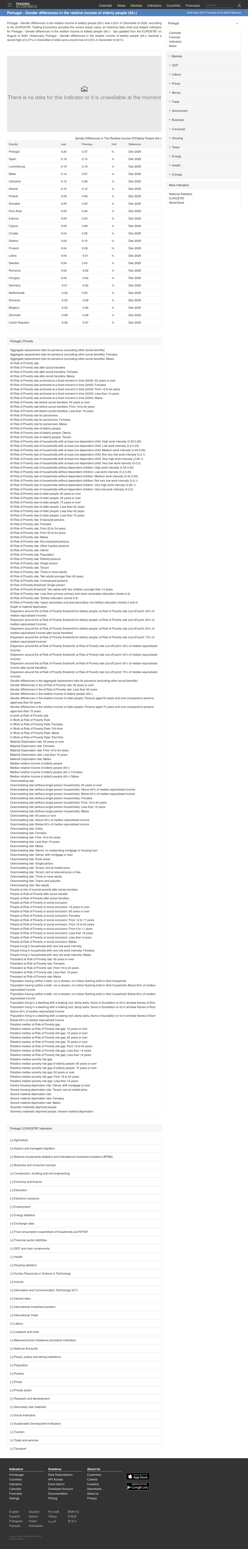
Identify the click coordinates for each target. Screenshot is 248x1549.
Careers (92, 1479)
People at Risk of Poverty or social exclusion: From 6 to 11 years (51, 928)
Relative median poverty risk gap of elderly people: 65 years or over (53, 1063)
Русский (53, 1511)
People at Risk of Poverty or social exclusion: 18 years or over (50, 907)
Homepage (16, 1475)
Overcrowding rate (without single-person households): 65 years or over (56, 785)
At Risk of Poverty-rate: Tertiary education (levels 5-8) (44, 598)
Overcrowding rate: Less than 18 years (35, 841)
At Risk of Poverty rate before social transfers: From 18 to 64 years (52, 406)
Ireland (13, 189)
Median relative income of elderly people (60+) (40, 768)
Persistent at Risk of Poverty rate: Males (35, 976)
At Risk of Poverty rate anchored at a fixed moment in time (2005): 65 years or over (62, 380)
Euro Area (15, 211)
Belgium (14, 307)
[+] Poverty (17, 1373)
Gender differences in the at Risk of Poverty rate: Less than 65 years (53, 689)
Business (177, 120)
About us (93, 1493)
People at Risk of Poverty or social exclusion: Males (43, 942)
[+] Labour (16, 1323)
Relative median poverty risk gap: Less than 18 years (44, 1081)
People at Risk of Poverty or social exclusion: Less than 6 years (51, 937)
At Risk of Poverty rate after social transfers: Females (44, 372)
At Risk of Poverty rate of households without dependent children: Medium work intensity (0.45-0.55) (74, 476)
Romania (15, 270)
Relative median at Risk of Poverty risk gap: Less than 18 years (50, 1055)
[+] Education (18, 1190)
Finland (14, 248)
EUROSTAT (149, 31)
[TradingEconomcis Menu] (11, 4)
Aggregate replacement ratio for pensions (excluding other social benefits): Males (62, 359)
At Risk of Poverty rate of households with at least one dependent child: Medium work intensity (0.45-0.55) (77, 450)
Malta (12, 174)
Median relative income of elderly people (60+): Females (46, 772)
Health (175, 165)
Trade (174, 102)
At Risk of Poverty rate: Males (29, 537)
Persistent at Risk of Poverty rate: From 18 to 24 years (44, 968)
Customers (94, 1475)
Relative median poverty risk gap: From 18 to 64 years (44, 1076)
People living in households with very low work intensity (46, 946)
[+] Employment (20, 1207)
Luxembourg (17, 166)
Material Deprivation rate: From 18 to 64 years (39, 750)
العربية (52, 1521)
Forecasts (15, 1493)
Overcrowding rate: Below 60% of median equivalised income (49, 824)
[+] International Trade (24, 1315)
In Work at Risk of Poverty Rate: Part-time (36, 737)
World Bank (176, 202)
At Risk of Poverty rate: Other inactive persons (39, 546)
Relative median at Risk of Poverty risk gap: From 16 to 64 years (51, 1046)
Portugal (14, 151)
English (14, 1511)
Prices (175, 83)
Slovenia (14, 300)
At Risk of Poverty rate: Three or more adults (38, 572)
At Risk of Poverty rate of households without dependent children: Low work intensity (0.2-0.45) (70, 472)
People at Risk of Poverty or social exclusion (38, 902)
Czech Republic (19, 322)
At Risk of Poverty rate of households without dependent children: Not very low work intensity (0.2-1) (74, 480)
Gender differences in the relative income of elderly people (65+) (51, 694)
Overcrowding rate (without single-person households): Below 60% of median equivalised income (72, 794)
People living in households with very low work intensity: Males (50, 955)
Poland (13, 196)
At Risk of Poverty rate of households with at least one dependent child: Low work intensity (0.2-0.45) (74, 446)
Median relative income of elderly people (36, 763)
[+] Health (16, 1257)
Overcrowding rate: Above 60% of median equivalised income (49, 820)
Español (14, 1516)
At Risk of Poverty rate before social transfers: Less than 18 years (51, 411)
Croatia (13, 233)
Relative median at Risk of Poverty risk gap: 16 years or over (49, 1029)
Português (16, 1521)
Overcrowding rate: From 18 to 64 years (35, 837)
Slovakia (14, 203)
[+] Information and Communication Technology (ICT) (44, 1290)
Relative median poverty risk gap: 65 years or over (42, 1072)
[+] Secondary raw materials (28, 1407)
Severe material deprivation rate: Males (35, 1103)
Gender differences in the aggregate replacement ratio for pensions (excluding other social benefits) (74, 681)
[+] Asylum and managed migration (32, 1148)
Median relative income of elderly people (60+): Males (44, 776)
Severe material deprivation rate (30, 1094)
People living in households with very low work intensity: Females (52, 950)
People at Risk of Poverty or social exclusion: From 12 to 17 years (52, 920)
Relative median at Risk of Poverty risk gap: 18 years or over (49, 1033)
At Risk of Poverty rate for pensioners (34, 415)
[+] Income (16, 1282)
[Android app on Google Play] (138, 1486)
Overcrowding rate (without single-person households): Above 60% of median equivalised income (72, 789)
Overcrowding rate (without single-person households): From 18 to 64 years (58, 802)
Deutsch (34, 1511)
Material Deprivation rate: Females (32, 746)
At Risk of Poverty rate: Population (32, 554)
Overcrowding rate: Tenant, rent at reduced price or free (45, 872)
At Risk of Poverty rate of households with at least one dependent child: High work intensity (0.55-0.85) (75, 441)
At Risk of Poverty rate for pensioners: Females (40, 419)
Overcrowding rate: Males (26, 846)
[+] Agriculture (19, 1140)
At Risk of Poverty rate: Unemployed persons (39, 580)
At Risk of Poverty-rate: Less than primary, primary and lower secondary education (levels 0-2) (70, 594)
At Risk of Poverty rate (24, 363)
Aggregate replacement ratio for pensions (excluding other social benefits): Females (63, 354)
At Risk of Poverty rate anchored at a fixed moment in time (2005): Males (56, 398)
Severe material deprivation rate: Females (37, 1098)
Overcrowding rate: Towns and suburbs (35, 881)
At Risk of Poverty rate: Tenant (29, 567)
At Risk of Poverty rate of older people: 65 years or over (45, 498)
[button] (239, 6)
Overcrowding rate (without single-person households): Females (51, 798)
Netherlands (17, 293)
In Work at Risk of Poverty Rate (30, 720)
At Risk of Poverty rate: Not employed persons (39, 541)
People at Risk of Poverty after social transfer (39, 894)
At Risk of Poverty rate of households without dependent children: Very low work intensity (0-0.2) (71, 489)
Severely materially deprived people (33, 1107)
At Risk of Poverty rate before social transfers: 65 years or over (50, 402)
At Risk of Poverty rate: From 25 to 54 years (38, 528)
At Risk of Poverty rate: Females (30, 524)
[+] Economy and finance (26, 1182)
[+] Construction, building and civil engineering (40, 1173)
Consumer (177, 129)
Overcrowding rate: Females (28, 833)
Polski (33, 1521)
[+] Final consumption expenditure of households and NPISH (49, 1232)
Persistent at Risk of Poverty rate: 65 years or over (42, 959)
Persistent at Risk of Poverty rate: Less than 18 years (44, 972)
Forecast (174, 37)
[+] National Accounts (24, 1348)
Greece (13, 241)
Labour (175, 74)
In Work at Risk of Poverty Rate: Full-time (36, 728)
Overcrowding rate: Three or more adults (36, 876)
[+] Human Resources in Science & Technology (40, 1273)
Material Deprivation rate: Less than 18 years (39, 754)
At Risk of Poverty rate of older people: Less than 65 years (47, 511)
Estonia (14, 218)
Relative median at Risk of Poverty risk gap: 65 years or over (49, 1037)
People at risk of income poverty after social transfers (44, 889)
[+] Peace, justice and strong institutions (35, 1357)
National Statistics (180, 194)
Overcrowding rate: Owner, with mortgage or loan (41, 855)
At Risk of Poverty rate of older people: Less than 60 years (47, 506)
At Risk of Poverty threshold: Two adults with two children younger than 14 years (61, 589)
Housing (176, 138)
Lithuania (15, 181)
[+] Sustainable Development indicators (35, 1423)
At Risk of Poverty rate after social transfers (37, 367)
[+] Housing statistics (23, 1265)
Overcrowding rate (22, 781)
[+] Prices (16, 1382)
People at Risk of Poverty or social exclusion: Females (45, 915)
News (172, 46)
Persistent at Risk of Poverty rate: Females (37, 963)
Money (175, 92)
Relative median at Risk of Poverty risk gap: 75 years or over (49, 1042)
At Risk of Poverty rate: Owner (29, 550)
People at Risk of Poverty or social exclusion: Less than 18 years (51, 933)
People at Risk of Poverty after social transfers (39, 898)
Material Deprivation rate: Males (30, 759)
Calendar (175, 33)
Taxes (175, 147)
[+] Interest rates (20, 1298)
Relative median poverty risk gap (31, 1059)
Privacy (92, 1498)
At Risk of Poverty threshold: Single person (37, 585)
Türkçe (52, 1516)
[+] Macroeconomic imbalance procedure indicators (43, 1340)
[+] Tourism (17, 1432)
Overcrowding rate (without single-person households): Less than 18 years (57, 807)
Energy (175, 156)
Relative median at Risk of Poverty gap (35, 1024)
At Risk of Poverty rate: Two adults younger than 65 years (46, 576)
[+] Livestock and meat (24, 1332)
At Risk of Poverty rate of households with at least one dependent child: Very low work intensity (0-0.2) (75, 463)
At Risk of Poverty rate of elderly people (35, 428)
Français (14, 1526)
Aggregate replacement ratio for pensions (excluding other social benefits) (57, 350)
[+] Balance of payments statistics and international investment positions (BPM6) (61, 1157)
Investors (93, 1484)
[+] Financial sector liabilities (28, 1240)
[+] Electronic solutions (24, 1198)
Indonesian (36, 1526)
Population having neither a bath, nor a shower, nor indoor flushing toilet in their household (68, 981)
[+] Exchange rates (22, 1223)
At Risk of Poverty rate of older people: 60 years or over (45, 493)
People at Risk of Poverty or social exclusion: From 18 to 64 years (52, 924)
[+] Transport (18, 1448)
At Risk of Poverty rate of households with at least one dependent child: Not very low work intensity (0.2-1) (77, 454)
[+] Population (19, 1365)
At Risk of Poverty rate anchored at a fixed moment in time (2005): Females (58, 385)
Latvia (13, 255)
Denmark (15, 315)
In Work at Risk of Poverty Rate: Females (36, 724)
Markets (176, 56)
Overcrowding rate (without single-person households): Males (49, 811)
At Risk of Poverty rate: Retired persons (35, 559)
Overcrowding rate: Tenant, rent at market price (40, 868)
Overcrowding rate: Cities (26, 828)
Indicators (175, 41)
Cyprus (13, 226)
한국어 (72, 1521)
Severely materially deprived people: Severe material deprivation (51, 1111)
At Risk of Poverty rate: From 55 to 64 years (38, 533)
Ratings (14, 1498)
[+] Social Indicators (22, 1415)
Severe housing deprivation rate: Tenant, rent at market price (48, 1089)
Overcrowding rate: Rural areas (30, 859)
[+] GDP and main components (30, 1248)
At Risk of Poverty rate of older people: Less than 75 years (47, 515)
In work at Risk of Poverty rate (29, 715)
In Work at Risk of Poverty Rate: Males (34, 733)
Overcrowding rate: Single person (31, 863)
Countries (15, 1479)
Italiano (33, 1516)
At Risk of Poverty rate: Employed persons (37, 520)
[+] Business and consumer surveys (33, 1165)
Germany (15, 285)
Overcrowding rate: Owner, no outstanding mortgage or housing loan (54, 850)
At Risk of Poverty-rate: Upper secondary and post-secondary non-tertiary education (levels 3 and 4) (74, 602)
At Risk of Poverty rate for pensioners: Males (38, 424)
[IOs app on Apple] (138, 1476)
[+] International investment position (33, 1307)
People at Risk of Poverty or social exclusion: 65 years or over (50, 911)
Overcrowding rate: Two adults (29, 885)
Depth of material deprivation (28, 607)
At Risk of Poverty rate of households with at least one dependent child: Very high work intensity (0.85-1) (76, 459)
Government (179, 111)
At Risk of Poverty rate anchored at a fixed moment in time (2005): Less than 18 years (64, 393)
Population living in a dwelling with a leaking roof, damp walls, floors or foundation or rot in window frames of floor (82, 1002)
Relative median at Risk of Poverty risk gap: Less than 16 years (50, 1050)
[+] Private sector (21, 1390)
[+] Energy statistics (22, 1215)
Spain (12, 159)
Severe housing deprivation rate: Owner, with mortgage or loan (50, 1085)
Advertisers (94, 1489)
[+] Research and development (30, 1398)
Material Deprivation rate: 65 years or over (37, 741)
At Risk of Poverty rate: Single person (34, 563)
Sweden (14, 263)
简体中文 (73, 1511)
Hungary (14, 278)
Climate (176, 174)
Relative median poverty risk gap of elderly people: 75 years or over (53, 1068)
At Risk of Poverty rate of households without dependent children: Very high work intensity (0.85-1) (73, 485)
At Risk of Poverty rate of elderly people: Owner (40, 433)
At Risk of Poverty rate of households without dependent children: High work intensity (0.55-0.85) (72, 467)
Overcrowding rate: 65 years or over (33, 815)
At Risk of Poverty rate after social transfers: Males (42, 376)
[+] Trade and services (24, 1440)
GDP (174, 65)
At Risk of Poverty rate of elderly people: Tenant (40, 437)
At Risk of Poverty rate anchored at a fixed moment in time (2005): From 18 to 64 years (65, 389)
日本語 (72, 1516)
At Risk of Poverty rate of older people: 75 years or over (45, 502)
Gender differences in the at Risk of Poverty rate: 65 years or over (52, 685)
